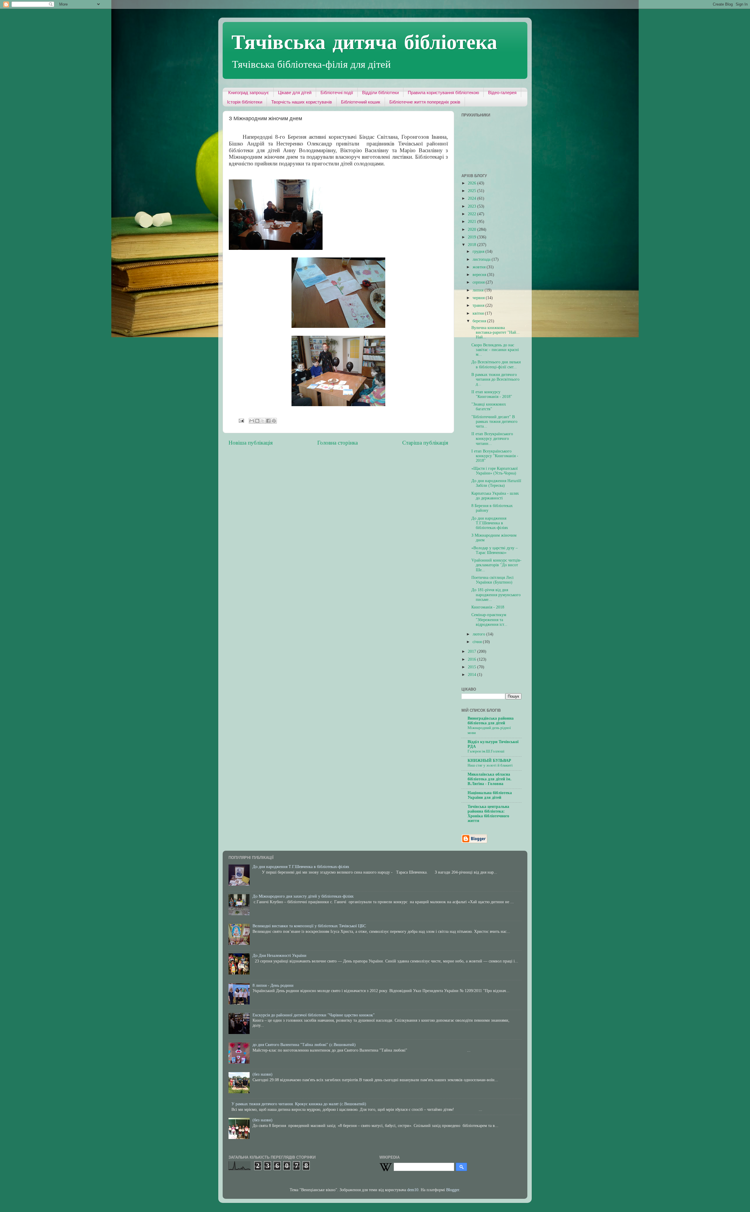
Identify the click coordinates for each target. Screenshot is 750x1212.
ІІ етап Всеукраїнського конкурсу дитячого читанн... (492, 438)
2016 (472, 659)
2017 (472, 651)
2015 (472, 667)
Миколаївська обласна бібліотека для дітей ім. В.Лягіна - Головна (490, 779)
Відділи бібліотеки (380, 92)
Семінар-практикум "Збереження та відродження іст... (489, 619)
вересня (480, 274)
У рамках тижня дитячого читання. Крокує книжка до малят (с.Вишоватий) (298, 1104)
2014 (472, 674)
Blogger (452, 1190)
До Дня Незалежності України (279, 955)
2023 (472, 206)
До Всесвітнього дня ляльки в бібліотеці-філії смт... (496, 364)
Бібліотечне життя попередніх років (424, 101)
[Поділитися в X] (263, 421)
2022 (472, 214)
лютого (479, 634)
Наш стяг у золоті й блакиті (490, 765)
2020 (472, 229)
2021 (472, 221)
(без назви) (262, 1074)
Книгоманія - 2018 (487, 607)
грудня (479, 251)
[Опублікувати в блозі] (257, 421)
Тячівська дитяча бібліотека (364, 41)
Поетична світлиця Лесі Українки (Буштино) (492, 579)
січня (478, 642)
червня (479, 298)
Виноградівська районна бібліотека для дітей (491, 720)
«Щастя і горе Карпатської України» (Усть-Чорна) (494, 470)
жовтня (480, 267)
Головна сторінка (337, 443)
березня (480, 321)
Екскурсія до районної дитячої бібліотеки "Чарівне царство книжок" (314, 1015)
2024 (472, 198)
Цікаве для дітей (294, 92)
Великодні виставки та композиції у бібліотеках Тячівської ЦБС (309, 926)
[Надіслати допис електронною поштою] (241, 420)
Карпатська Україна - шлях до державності (495, 495)
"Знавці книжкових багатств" (488, 406)
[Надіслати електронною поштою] (252, 421)
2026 (472, 183)
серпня (479, 282)
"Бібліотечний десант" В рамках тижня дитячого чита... (494, 421)
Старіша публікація (425, 443)
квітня (479, 313)
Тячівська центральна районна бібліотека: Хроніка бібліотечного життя (488, 813)
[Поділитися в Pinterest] (274, 421)
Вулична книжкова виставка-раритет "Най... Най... (495, 332)
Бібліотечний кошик (360, 101)
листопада (482, 259)
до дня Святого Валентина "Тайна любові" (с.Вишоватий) (304, 1045)
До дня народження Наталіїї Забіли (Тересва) (496, 483)
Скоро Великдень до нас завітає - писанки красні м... (495, 350)
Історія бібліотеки (244, 101)
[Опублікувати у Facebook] (268, 421)
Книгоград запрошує (248, 92)
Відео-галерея (502, 92)
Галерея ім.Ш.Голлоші (486, 751)
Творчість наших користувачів (301, 101)
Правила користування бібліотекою (443, 92)
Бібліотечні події (337, 92)
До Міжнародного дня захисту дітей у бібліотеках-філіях (303, 896)
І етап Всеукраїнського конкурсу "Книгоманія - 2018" (494, 456)
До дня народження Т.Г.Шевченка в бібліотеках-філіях (489, 523)
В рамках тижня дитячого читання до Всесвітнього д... (495, 379)
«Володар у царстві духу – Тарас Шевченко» (494, 550)
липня (479, 290)
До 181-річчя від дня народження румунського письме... (496, 594)
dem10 (412, 1190)
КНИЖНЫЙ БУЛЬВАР (489, 760)
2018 (472, 245)
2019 (472, 237)
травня (479, 305)
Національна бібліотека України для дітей (490, 795)
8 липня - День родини (273, 985)
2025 (472, 191)
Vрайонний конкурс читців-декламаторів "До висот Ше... (496, 565)
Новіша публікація (251, 443)
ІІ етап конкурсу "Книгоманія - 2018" (491, 394)
